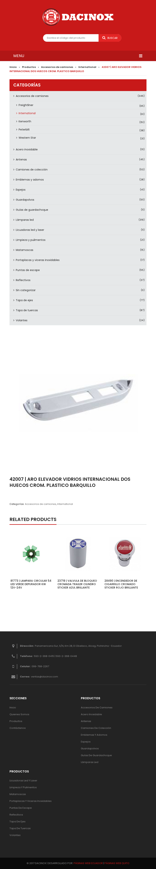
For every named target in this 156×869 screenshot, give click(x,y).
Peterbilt (24, 129)
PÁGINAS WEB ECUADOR (88, 863)
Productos (29, 67)
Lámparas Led (89, 762)
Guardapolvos (25, 200)
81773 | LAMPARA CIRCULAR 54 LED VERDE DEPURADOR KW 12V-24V (30, 584)
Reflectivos (23, 280)
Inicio (13, 67)
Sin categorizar (26, 290)
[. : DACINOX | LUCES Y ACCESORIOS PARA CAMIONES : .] (78, 17)
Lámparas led (25, 220)
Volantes (21, 320)
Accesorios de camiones (57, 67)
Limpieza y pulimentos (30, 240)
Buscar (112, 38)
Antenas (21, 159)
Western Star (27, 138)
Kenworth (25, 121)
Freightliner (26, 105)
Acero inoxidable (27, 149)
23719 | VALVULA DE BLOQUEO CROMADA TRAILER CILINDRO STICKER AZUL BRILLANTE (77, 584)
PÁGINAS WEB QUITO (116, 863)
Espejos (20, 190)
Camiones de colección (32, 169)
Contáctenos (18, 728)
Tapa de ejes (24, 300)
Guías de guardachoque (32, 210)
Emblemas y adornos (30, 180)
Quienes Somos (19, 714)
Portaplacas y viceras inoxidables (38, 260)
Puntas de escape (28, 270)
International (87, 67)
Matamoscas (24, 250)
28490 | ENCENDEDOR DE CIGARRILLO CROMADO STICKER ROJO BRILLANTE (121, 584)
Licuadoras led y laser (30, 230)
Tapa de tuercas (27, 310)
